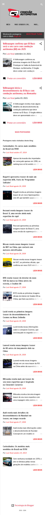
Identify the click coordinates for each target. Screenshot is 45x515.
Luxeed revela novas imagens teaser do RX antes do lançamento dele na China (19, 348)
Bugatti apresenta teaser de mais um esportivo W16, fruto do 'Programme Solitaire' (19, 180)
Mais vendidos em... (22, 24)
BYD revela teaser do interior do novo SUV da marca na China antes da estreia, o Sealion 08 (19, 281)
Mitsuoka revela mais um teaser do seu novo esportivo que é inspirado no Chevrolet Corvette (18, 382)
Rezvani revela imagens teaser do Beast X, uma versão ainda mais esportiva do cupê (18, 213)
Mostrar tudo (34, 34)
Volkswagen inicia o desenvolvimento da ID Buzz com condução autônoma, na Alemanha (19, 91)
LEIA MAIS (37, 78)
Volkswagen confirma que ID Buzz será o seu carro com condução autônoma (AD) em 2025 (19, 46)
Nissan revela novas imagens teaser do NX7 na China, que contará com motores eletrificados (19, 247)
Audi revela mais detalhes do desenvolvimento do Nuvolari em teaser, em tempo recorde (17, 415)
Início (8, 24)
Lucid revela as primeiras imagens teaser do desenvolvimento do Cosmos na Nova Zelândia (17, 314)
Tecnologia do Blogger (24, 505)
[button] (40, 44)
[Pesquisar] (41, 5)
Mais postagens (22, 132)
